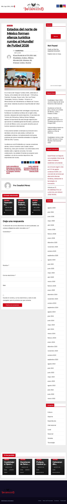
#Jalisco (24, 58)
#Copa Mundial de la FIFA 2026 (23, 55)
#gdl (35, 55)
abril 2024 (51, 329)
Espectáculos (52, 421)
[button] (64, 15)
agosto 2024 (52, 312)
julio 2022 (51, 390)
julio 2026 (51, 212)
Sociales (50, 438)
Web (4, 285)
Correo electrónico (9, 275)
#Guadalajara (17, 58)
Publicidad (63, 500)
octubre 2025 (52, 251)
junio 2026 (51, 216)
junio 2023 (51, 372)
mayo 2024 (51, 325)
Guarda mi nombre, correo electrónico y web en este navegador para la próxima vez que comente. (19, 299)
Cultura (50, 412)
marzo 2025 (51, 281)
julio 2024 (51, 316)
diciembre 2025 (52, 242)
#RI (31, 60)
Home (39, 500)
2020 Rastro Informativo (7, 500)
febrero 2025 (52, 286)
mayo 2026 (51, 221)
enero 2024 (51, 342)
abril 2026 (51, 225)
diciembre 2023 (52, 346)
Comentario (7, 231)
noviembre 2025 (53, 247)
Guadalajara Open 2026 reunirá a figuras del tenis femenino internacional (56, 102)
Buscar (49, 25)
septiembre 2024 (53, 307)
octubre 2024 (52, 303)
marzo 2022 (51, 398)
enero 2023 (51, 381)
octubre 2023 (52, 355)
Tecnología (51, 442)
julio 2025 (51, 264)
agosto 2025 (51, 260)
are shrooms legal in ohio (55, 167)
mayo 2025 (51, 273)
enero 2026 (51, 238)
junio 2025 (51, 268)
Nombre (6, 265)
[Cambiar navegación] (34, 15)
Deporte (50, 416)
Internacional (52, 425)
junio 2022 (51, 394)
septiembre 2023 (53, 359)
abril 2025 (51, 277)
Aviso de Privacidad (48, 500)
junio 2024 (51, 320)
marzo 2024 (51, 333)
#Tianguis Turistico (19, 63)
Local (49, 429)
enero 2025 (51, 290)
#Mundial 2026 (17, 60)
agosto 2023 (51, 364)
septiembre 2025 (53, 255)
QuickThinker (52, 156)
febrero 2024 (52, 338)
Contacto (56, 500)
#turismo (28, 63)
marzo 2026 (51, 229)
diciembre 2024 (52, 294)
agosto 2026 (51, 208)
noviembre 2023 (53, 351)
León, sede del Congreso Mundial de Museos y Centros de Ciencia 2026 (31, 169)
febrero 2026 (52, 234)
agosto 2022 (51, 385)
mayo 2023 (51, 377)
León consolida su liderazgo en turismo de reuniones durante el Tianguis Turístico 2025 (13, 170)
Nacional (9, 25)
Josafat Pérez (19, 50)
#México (30, 58)
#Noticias (26, 60)
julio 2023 (51, 368)
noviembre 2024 (53, 299)
